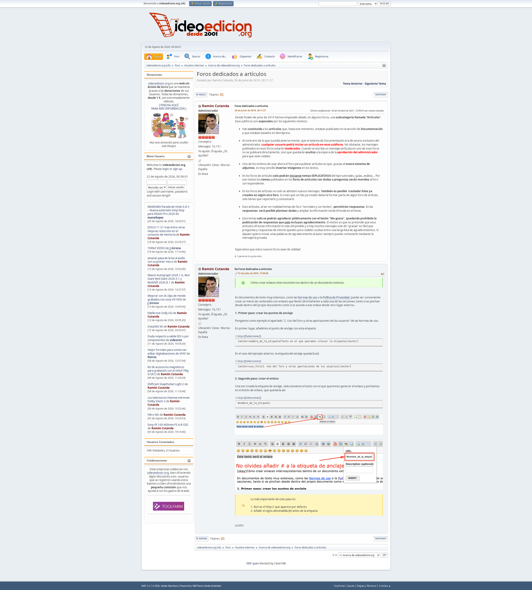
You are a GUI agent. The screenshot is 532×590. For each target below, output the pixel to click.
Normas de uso (307, 297)
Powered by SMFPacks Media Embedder (200, 586)
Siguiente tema (375, 83)
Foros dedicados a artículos (251, 106)
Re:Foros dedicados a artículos (253, 269)
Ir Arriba (201, 538)
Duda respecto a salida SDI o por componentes (168, 338)
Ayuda (350, 585)
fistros (152, 357)
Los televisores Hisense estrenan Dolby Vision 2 (169, 399)
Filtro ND (154, 415)
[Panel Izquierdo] (384, 65)
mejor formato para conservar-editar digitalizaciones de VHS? (167, 351)
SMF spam (252, 563)
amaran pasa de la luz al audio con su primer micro (166, 259)
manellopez (156, 217)
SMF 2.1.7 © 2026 (150, 586)
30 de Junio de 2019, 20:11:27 (250, 110)
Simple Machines (169, 586)
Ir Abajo (201, 94)
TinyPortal (339, 585)
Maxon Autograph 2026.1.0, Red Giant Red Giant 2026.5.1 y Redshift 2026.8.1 (169, 278)
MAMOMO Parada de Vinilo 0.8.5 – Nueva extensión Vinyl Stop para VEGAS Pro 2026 (168, 210)
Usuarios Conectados (160, 442)
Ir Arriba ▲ (385, 585)
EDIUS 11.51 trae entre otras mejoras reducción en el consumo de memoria (166, 230)
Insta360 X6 (155, 326)
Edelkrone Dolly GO (160, 313)
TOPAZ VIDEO (156, 248)
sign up (177, 169)
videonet (176, 340)
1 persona (242, 256)
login (166, 169)
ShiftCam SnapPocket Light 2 (166, 384)
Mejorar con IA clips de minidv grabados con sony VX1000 (167, 297)
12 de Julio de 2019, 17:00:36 (253, 273)
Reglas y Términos (366, 585)
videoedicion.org (159, 83)
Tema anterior (353, 83)
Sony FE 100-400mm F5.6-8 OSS (168, 425)
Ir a (335, 555)
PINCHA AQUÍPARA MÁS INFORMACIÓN (168, 106)
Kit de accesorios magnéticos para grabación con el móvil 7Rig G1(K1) (168, 370)
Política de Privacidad (336, 297)
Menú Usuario (156, 156)
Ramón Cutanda (178, 326)
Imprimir (380, 94)
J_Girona (175, 248)
